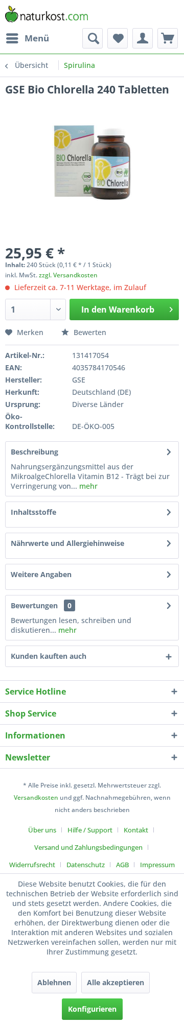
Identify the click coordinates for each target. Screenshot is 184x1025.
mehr (87, 486)
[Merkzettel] (117, 38)
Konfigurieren (92, 1009)
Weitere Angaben (41, 574)
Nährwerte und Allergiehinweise (67, 543)
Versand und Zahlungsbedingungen (88, 847)
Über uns (42, 830)
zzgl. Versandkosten (68, 275)
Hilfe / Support (89, 830)
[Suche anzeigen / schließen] (92, 38)
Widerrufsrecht (32, 864)
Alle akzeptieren (115, 982)
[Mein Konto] (142, 38)
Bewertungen (34, 605)
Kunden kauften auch (48, 656)
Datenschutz (85, 864)
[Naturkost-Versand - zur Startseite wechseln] (46, 14)
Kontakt (136, 830)
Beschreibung (34, 452)
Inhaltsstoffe (33, 512)
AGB (122, 864)
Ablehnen (54, 982)
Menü (37, 38)
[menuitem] (27, 38)
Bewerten (89, 332)
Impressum (157, 864)
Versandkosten (36, 797)
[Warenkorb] (167, 38)
